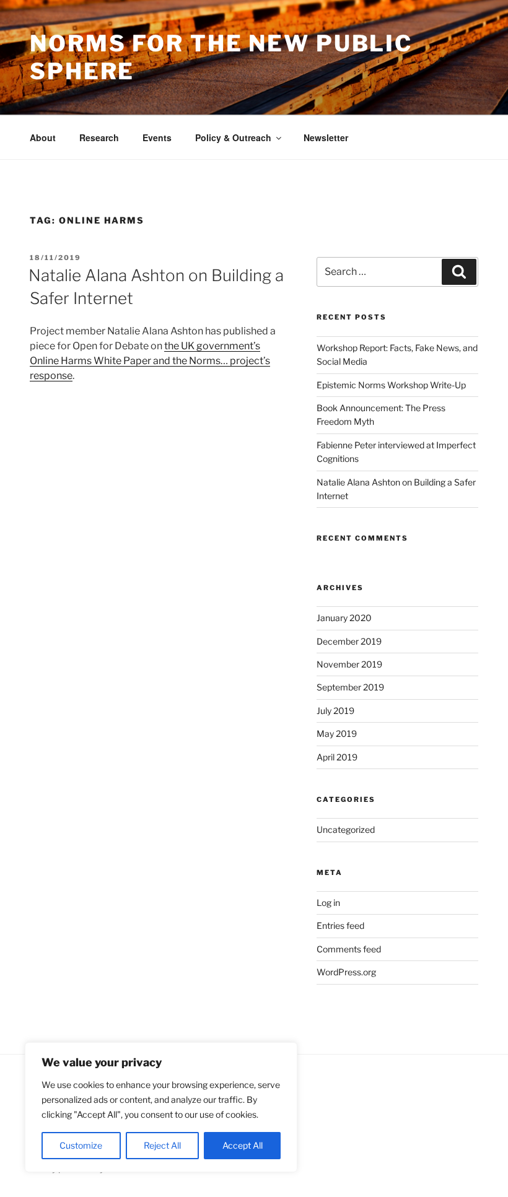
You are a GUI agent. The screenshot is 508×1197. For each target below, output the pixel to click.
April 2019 (337, 757)
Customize (80, 1145)
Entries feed (340, 925)
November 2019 (349, 664)
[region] (161, 1107)
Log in (328, 902)
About (43, 137)
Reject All (162, 1145)
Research (99, 137)
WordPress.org (346, 972)
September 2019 (350, 687)
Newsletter (326, 137)
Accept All (242, 1145)
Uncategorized (346, 829)
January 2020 (344, 617)
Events (157, 137)
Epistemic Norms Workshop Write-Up (391, 385)
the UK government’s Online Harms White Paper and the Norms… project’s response (150, 360)
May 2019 (337, 733)
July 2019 (335, 710)
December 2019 (349, 641)
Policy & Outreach (233, 137)
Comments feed (349, 949)
